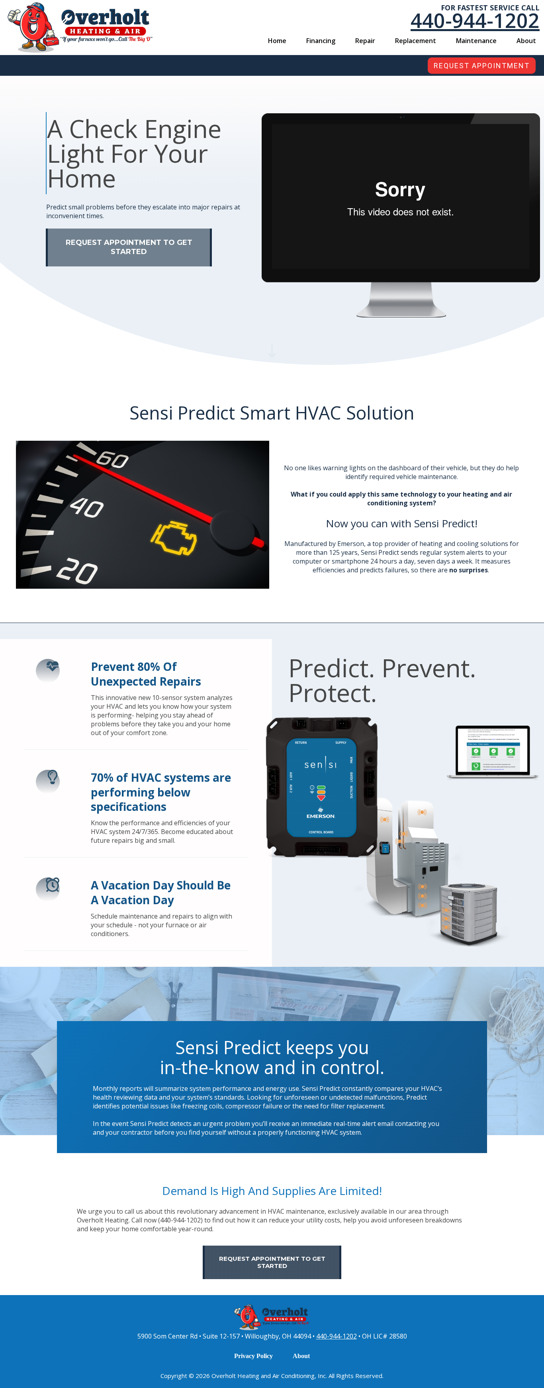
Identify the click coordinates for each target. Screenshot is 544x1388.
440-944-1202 (336, 1336)
